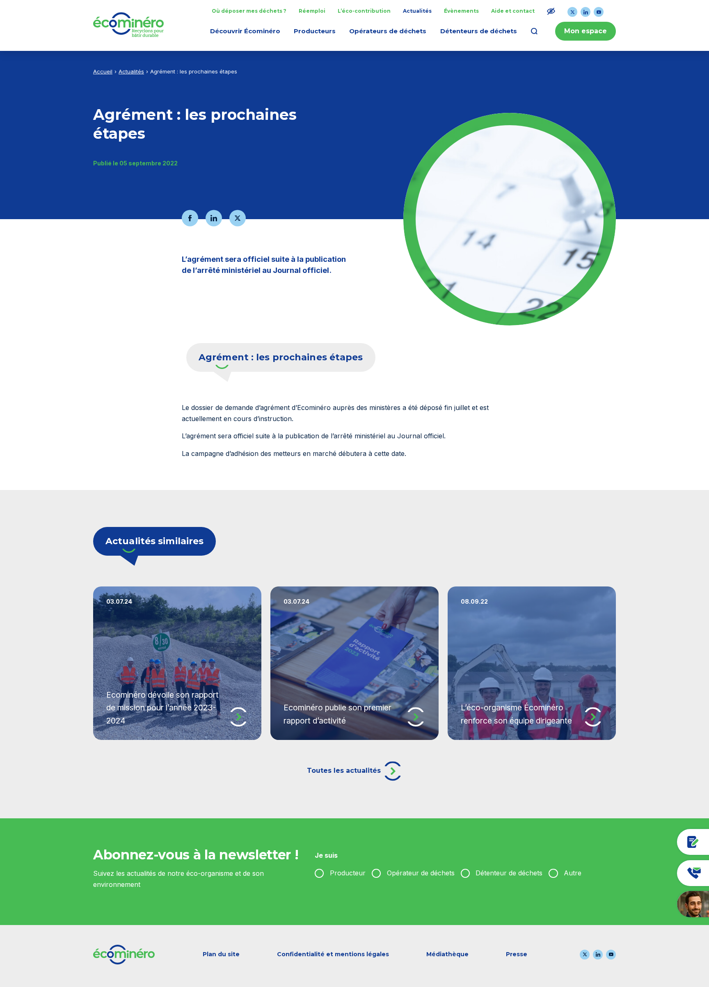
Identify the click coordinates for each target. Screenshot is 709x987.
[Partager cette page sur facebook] (190, 218)
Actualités (131, 71)
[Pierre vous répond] (653, 904)
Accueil (102, 71)
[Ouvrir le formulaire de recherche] (534, 31)
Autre (572, 873)
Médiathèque (447, 954)
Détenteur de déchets (509, 873)
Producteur (348, 873)
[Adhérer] (653, 842)
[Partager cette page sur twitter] (237, 218)
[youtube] (599, 12)
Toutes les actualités (345, 770)
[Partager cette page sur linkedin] (214, 218)
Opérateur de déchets (421, 873)
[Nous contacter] (653, 873)
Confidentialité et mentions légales (333, 954)
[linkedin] (585, 12)
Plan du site (221, 954)
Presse (516, 954)
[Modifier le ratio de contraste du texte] (551, 11)
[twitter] (572, 12)
